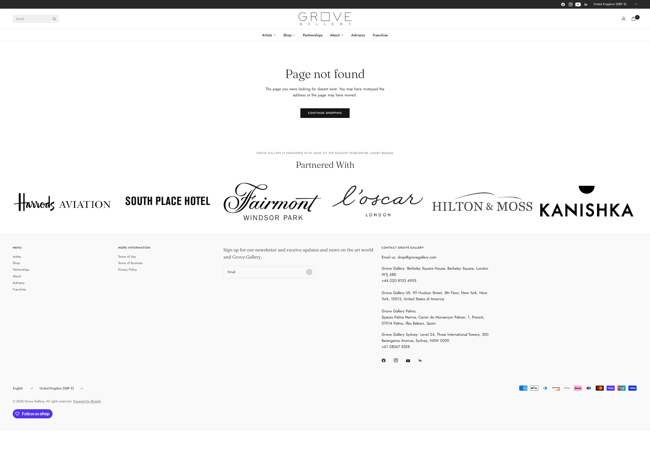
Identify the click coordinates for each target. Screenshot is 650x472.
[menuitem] (271, 35)
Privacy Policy (127, 269)
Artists (267, 35)
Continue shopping (325, 113)
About (335, 35)
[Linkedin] (586, 4)
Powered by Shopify (87, 401)
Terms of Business (130, 263)
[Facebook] (563, 4)
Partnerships (312, 35)
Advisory (358, 35)
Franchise (380, 35)
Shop (287, 35)
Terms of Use (127, 256)
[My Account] (624, 19)
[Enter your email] (309, 272)
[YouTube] (578, 4)
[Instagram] (570, 4)
